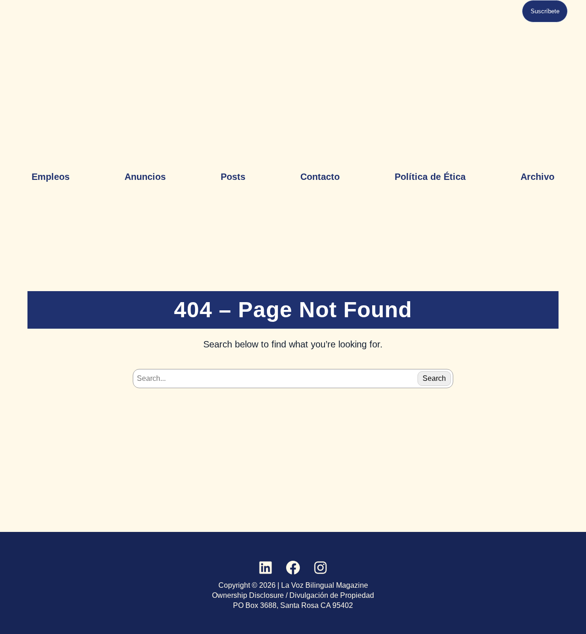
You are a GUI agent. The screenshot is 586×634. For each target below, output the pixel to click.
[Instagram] (320, 567)
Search (434, 378)
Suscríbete (545, 11)
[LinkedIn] (265, 567)
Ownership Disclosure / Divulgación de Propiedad (293, 595)
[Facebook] (293, 567)
